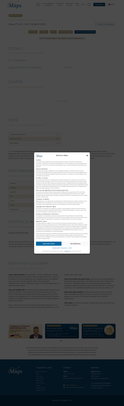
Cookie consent (56, 247)
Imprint (70, 247)
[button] (87, 155)
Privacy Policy (64, 247)
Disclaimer (67, 251)
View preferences (75, 244)
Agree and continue (49, 244)
